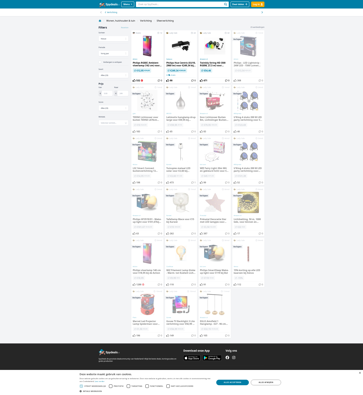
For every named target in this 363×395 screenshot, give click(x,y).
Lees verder (100, 381)
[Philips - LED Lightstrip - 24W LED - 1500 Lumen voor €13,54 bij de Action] (248, 56)
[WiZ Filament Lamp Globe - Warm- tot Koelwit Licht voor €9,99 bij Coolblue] (181, 262)
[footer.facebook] (227, 357)
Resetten (124, 27)
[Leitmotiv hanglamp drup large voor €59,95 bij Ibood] (181, 109)
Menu (126, 4)
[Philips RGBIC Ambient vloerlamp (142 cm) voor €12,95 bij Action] (147, 56)
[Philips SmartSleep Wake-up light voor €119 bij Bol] (215, 262)
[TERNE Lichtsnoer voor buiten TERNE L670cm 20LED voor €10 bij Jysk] (147, 109)
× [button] (360, 373)
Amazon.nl (204, 59)
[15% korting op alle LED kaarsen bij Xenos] (248, 262)
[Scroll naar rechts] (101, 12)
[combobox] (113, 123)
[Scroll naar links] (261, 12)
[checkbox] (100, 62)
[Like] (134, 80)
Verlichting (112, 12)
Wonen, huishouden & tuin (120, 20)
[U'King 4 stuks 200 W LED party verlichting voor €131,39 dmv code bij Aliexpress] (248, 160)
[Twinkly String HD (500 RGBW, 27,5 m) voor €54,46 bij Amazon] (215, 56)
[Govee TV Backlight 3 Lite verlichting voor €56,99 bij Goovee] (181, 313)
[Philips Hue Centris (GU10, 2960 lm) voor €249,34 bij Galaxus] (181, 56)
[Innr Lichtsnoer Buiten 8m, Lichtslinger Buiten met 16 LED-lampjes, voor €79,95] (215, 109)
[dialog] (181, 382)
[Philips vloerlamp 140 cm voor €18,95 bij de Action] (147, 262)
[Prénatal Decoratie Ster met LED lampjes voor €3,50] (215, 211)
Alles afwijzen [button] (266, 382)
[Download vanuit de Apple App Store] (191, 358)
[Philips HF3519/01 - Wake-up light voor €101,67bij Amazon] (147, 211)
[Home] (100, 20)
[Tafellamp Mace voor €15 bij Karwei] (181, 211)
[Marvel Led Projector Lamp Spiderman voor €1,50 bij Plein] (147, 313)
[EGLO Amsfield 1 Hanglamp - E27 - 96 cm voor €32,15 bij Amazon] (215, 313)
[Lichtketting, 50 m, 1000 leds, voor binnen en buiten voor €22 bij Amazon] (248, 211)
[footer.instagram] (234, 357)
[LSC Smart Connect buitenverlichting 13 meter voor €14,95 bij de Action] (147, 160)
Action (135, 59)
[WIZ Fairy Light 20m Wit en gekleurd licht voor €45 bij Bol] (215, 160)
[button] (145, 391)
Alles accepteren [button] (232, 382)
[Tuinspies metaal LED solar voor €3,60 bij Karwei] (181, 160)
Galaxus (169, 59)
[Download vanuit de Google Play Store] (212, 358)
